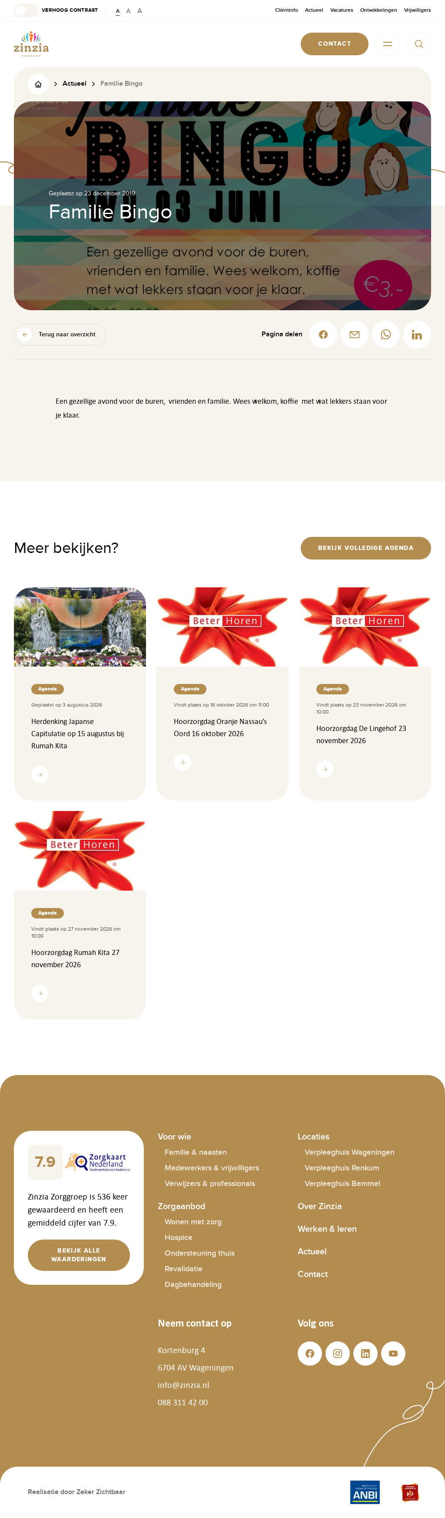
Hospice (179, 1237)
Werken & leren (327, 1229)
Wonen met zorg (193, 1221)
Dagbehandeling (193, 1284)
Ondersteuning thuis (200, 1253)
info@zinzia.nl (183, 1385)
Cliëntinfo (286, 10)
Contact (313, 1274)
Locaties (313, 1137)
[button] (56, 10)
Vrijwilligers (417, 10)
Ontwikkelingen (378, 10)
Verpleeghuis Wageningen (350, 1152)
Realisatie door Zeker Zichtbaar (77, 1492)
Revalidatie (184, 1268)
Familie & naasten (196, 1152)
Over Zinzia (320, 1206)
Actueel (314, 10)
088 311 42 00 (183, 1402)
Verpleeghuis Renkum (342, 1168)
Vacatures (341, 10)
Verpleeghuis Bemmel (342, 1183)
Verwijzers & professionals (210, 1183)
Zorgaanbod (182, 1206)
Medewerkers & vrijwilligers (212, 1168)
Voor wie (174, 1137)
